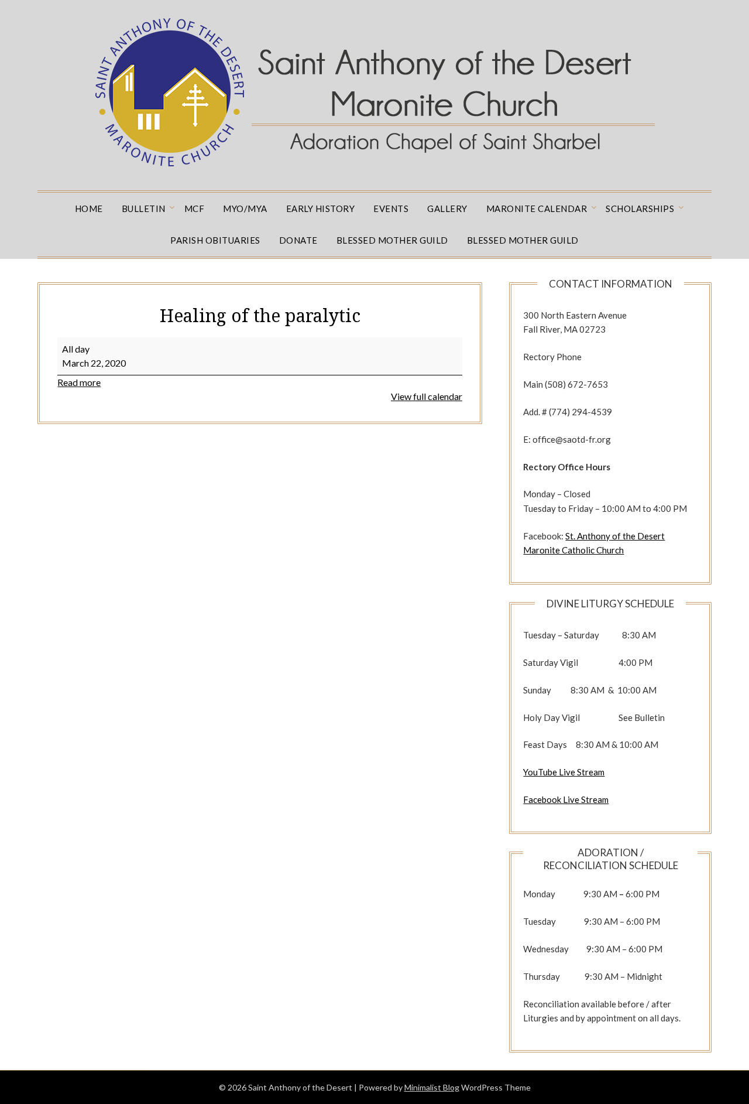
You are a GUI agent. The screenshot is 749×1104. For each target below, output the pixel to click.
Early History (320, 208)
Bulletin (144, 208)
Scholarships (640, 208)
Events (390, 208)
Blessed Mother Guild (392, 240)
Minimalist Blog (431, 1087)
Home (89, 208)
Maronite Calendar (536, 208)
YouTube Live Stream (563, 772)
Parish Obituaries (215, 240)
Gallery (447, 208)
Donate (298, 240)
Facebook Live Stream (566, 799)
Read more (79, 382)
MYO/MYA (245, 208)
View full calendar (426, 396)
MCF (194, 208)
